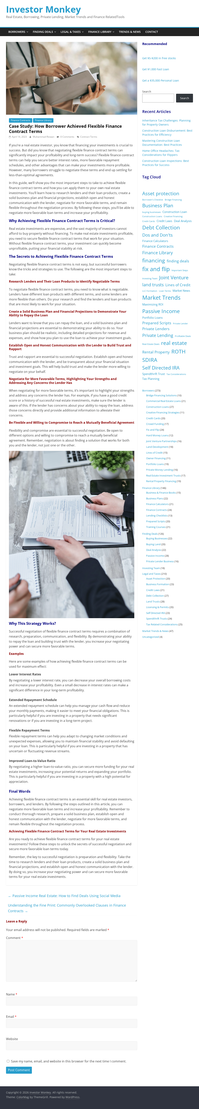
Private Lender (180, 323)
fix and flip (156, 269)
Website (12, 1039)
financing (153, 260)
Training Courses (155, 527)
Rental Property (156, 352)
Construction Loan (174, 212)
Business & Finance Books (161, 492)
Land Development (157, 447)
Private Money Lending (159, 469)
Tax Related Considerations (162, 624)
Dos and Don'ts (157, 235)
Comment (14, 938)
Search (146, 91)
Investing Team (149, 278)
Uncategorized (150, 637)
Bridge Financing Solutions (161, 395)
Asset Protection (155, 578)
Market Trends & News (155, 631)
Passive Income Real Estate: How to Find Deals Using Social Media (64, 895)
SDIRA (149, 359)
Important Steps (180, 270)
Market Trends (161, 297)
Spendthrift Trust (153, 374)
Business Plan (157, 205)
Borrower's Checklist (152, 199)
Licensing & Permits (157, 607)
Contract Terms (88, 136)
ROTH (178, 351)
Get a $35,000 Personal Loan (160, 80)
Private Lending (157, 335)
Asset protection (160, 193)
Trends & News (130, 32)
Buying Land (153, 544)
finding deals (178, 261)
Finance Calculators (155, 241)
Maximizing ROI (152, 304)
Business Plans (154, 498)
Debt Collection (161, 227)
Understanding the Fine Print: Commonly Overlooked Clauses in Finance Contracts (67, 908)
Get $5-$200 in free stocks (159, 58)
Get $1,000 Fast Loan (155, 69)
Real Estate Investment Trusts (163, 475)
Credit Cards (148, 221)
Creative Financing (173, 216)
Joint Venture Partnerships (161, 441)
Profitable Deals (183, 336)
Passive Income (161, 311)
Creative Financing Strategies (162, 412)
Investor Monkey (43, 9)
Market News (181, 290)
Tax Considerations (176, 374)
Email (11, 1016)
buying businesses (151, 212)
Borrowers (16, 32)
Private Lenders (155, 328)
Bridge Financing (173, 199)
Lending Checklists (157, 515)
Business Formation (157, 584)
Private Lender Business (160, 561)
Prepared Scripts (156, 322)
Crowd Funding (155, 424)
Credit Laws (164, 221)
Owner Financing (156, 458)
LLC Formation (149, 291)
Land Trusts (153, 601)
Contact (151, 32)
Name (11, 994)
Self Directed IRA (161, 367)
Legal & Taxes (71, 32)
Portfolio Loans (152, 317)
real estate (174, 342)
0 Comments (67, 136)
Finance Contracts (20, 120)
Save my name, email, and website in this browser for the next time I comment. (68, 1061)
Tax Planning (150, 379)
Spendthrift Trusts (156, 618)
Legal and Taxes (151, 573)
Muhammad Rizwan (44, 136)
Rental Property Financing (161, 481)
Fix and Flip (152, 429)
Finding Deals (43, 32)
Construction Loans (152, 216)
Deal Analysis (183, 221)
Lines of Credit (177, 284)
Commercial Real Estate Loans (163, 401)
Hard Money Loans (157, 435)
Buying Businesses (156, 538)
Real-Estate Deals (150, 344)
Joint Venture (174, 277)
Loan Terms (165, 291)
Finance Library (99, 32)
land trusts (153, 285)
